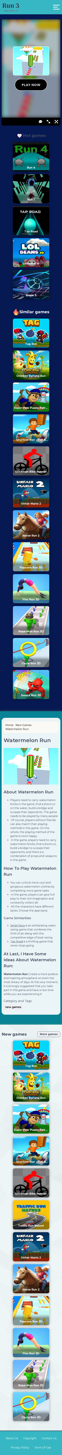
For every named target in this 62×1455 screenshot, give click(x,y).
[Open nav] (56, 7)
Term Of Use (42, 1447)
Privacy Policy (20, 1447)
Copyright (30, 1438)
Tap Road (16, 941)
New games (14, 1034)
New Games (23, 725)
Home (9, 725)
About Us (12, 1438)
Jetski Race (17, 925)
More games (49, 1034)
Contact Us (49, 1438)
